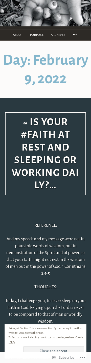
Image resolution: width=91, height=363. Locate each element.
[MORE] (75, 34)
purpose (37, 35)
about (18, 35)
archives (58, 35)
